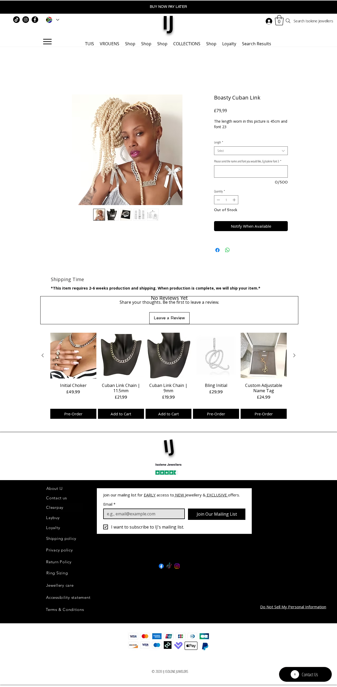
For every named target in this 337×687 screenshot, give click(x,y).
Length (218, 150)
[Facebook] (35, 19)
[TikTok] (16, 19)
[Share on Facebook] (217, 257)
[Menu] (47, 41)
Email (109, 483)
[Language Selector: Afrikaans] (51, 19)
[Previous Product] (42, 334)
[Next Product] (294, 334)
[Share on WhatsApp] (227, 257)
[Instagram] (25, 19)
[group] (168, 354)
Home (57, 76)
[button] (279, 20)
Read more (223, 139)
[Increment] (234, 207)
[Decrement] (218, 207)
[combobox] (251, 158)
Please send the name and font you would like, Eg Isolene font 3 (247, 169)
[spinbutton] (226, 207)
